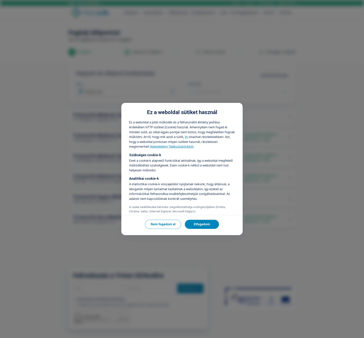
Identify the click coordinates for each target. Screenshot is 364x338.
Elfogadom (202, 224)
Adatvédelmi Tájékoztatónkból (171, 146)
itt (186, 137)
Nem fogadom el (163, 224)
